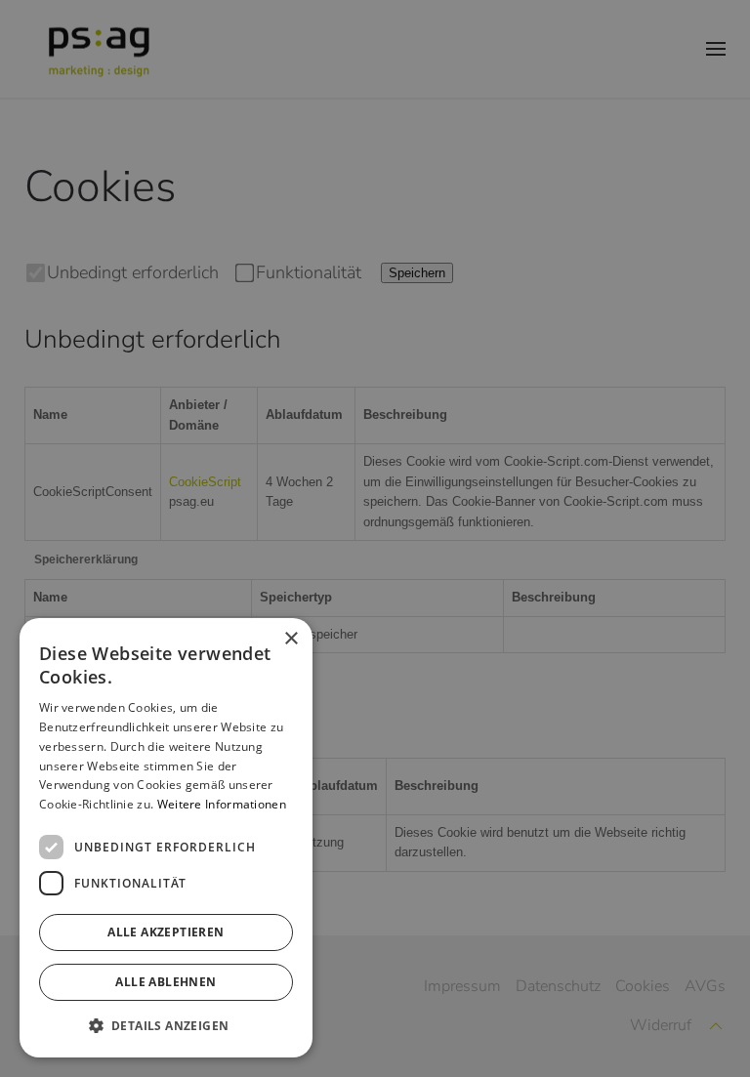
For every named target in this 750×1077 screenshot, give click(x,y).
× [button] (290, 639)
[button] (166, 1026)
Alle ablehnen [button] (165, 981)
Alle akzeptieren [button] (165, 932)
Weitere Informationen (221, 804)
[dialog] (166, 837)
